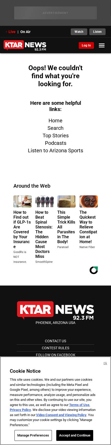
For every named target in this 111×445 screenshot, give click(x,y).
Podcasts (55, 143)
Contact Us (55, 341)
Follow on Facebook (55, 355)
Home (55, 120)
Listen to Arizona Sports (55, 150)
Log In (86, 45)
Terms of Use (79, 405)
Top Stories (56, 135)
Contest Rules (55, 348)
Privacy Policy (20, 410)
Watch (79, 32)
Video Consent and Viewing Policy (61, 415)
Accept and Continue (74, 435)
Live (12, 32)
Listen (97, 32)
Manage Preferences (33, 435)
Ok (105, 363)
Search (55, 128)
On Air (25, 32)
